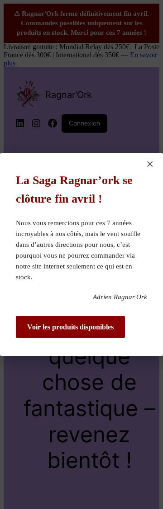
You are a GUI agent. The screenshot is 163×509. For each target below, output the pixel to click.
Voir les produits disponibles (70, 327)
